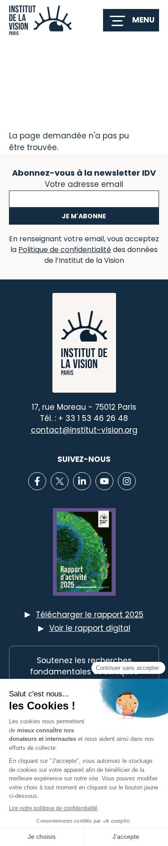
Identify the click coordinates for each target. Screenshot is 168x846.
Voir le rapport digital (89, 628)
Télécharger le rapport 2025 (89, 614)
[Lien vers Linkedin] (82, 481)
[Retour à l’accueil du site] (40, 20)
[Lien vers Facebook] (37, 481)
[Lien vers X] (60, 481)
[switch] (131, 20)
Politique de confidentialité (64, 249)
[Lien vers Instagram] (127, 481)
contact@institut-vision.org (84, 430)
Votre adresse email (84, 183)
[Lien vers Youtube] (104, 481)
